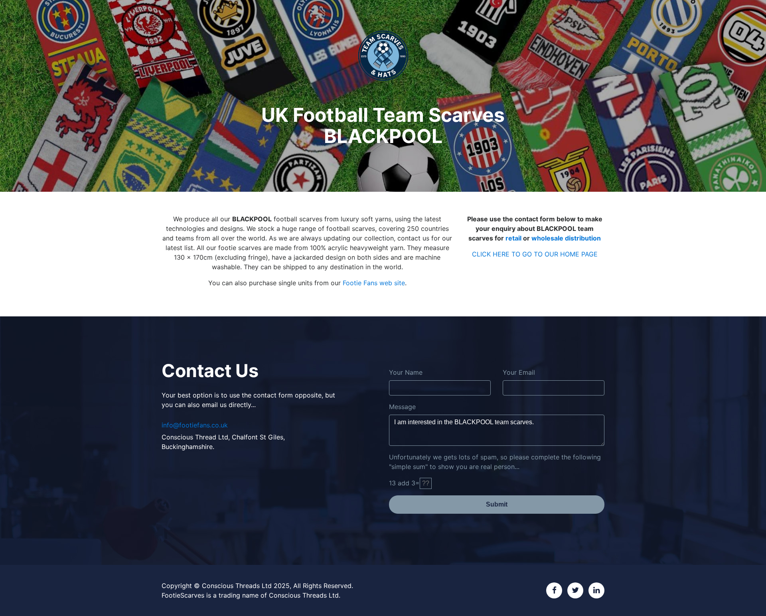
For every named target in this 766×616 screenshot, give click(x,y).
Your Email (519, 372)
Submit (496, 504)
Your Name (405, 372)
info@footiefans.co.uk (195, 425)
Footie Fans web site (374, 283)
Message (402, 407)
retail (513, 238)
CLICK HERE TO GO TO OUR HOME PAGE (535, 254)
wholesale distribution (566, 238)
